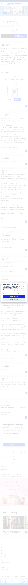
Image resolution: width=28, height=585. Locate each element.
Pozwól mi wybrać (17, 293)
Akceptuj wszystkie (14, 296)
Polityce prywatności (10, 291)
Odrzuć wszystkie (14, 299)
